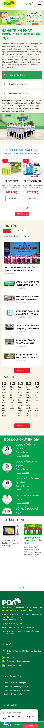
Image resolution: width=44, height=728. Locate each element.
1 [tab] (17, 208)
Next (41, 170)
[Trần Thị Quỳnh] (7, 484)
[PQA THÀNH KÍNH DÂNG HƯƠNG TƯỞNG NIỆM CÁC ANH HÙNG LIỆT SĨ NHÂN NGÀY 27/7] (9, 298)
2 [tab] (20, 208)
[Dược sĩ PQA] (7, 512)
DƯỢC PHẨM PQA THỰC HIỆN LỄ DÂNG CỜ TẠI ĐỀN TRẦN (27, 283)
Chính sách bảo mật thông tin (15, 683)
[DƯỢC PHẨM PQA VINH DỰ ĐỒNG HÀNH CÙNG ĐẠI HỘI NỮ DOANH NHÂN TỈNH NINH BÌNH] (22, 253)
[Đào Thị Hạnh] (7, 467)
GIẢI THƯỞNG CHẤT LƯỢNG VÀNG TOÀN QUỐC (33, 540)
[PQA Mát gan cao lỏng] (11, 168)
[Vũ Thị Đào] (7, 499)
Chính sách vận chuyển (13, 694)
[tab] (22, 75)
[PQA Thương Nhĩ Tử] (32, 168)
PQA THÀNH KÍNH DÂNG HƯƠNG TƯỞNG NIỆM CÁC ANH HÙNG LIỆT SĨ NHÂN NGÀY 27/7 (27, 298)
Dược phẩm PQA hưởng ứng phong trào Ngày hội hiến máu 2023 (27, 327)
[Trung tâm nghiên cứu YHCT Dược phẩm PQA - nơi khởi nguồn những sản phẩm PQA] (9, 356)
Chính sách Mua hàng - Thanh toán (17, 690)
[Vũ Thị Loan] (7, 450)
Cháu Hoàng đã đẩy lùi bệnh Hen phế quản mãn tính (12, 400)
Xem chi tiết (11, 199)
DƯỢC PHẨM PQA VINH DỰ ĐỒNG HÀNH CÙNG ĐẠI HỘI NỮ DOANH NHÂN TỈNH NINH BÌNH (20, 269)
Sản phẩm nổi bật (22, 150)
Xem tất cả (21, 214)
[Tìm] (25, 3)
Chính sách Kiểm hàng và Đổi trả (16, 687)
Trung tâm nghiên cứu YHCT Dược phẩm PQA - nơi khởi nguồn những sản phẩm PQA (27, 356)
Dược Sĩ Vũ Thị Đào (28, 495)
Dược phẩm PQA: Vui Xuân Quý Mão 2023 (26, 341)
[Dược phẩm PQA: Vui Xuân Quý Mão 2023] (9, 342)
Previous (2, 170)
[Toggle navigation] (39, 4)
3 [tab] (24, 208)
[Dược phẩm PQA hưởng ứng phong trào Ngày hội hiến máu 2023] (9, 327)
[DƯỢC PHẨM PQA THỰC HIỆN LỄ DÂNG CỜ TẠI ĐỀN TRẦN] (9, 283)
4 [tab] (27, 208)
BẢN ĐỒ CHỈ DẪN (14, 665)
